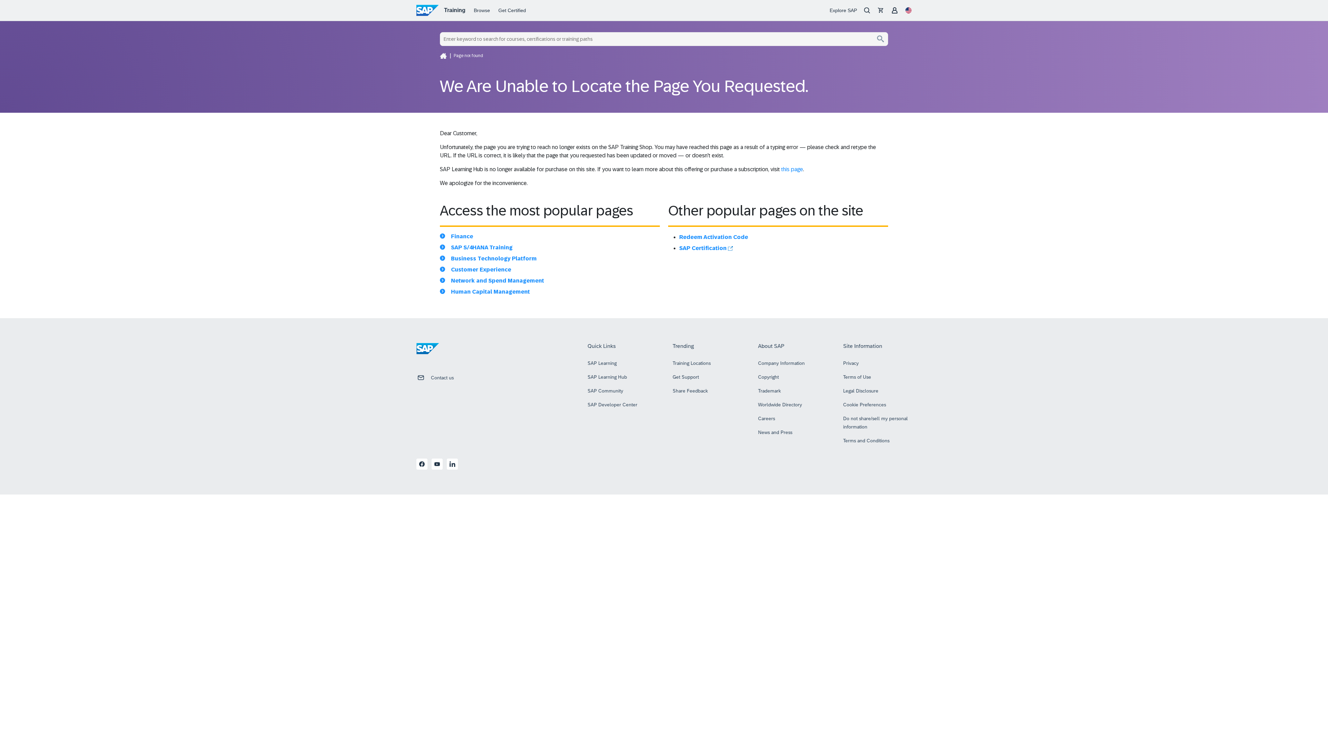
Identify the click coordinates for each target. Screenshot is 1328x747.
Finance (462, 236)
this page (792, 169)
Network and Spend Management (497, 281)
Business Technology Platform (494, 258)
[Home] (443, 55)
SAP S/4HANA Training (482, 247)
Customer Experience (481, 270)
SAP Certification (703, 248)
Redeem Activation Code (713, 237)
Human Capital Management (490, 292)
